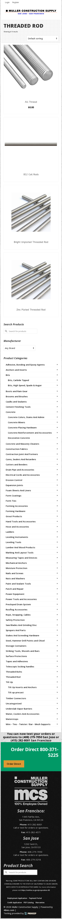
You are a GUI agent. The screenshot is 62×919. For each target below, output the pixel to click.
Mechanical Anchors (16, 562)
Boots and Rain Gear (16, 391)
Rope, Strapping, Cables (18, 614)
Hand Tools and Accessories (21, 521)
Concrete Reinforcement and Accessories (30, 432)
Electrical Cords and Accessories (23, 474)
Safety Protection (15, 619)
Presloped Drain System (18, 604)
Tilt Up (9, 682)
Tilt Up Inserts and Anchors (22, 687)
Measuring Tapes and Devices (21, 557)
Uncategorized (13, 703)
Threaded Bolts (14, 671)
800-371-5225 (49, 752)
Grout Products (14, 516)
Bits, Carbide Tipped (18, 380)
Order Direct (14, 763)
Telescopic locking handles (20, 666)
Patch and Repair (15, 588)
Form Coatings (13, 495)
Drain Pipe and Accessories (20, 469)
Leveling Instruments (17, 537)
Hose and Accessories (17, 526)
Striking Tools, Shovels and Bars (23, 651)
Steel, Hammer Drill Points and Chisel (25, 640)
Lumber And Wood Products (20, 547)
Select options (31, 112)
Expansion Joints (14, 485)
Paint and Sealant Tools (18, 583)
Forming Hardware (15, 511)
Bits (8, 375)
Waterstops (12, 719)
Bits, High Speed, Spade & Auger (25, 385)
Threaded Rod (13, 676)
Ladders (10, 531)
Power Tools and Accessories (21, 599)
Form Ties (11, 500)
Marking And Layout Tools (19, 552)
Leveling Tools (13, 542)
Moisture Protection (16, 568)
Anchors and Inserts (16, 369)
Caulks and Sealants (16, 401)
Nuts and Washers (15, 578)
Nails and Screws (14, 573)
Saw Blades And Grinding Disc (21, 625)
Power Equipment (15, 594)
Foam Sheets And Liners (18, 490)
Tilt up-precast (16, 692)
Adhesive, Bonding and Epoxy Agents (25, 364)
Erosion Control (14, 480)
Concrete (10, 412)
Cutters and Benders (16, 464)
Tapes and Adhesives (17, 661)
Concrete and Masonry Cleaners (22, 443)
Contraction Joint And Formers (22, 454)
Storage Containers (16, 645)
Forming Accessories (17, 505)
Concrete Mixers (16, 422)
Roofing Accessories (16, 609)
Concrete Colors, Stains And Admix (26, 417)
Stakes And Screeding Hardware (22, 635)
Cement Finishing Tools (18, 406)
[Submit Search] (6, 331)
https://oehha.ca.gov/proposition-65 (35, 890)
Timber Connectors (16, 698)
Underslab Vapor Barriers (19, 708)
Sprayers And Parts (16, 630)
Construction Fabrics (17, 448)
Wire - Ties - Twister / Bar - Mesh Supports (28, 724)
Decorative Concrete (19, 437)
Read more (31, 179)
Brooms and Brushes (17, 396)
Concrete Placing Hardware (22, 427)
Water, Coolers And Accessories (22, 713)
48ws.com (9, 910)
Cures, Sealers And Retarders (21, 459)
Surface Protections (16, 656)
